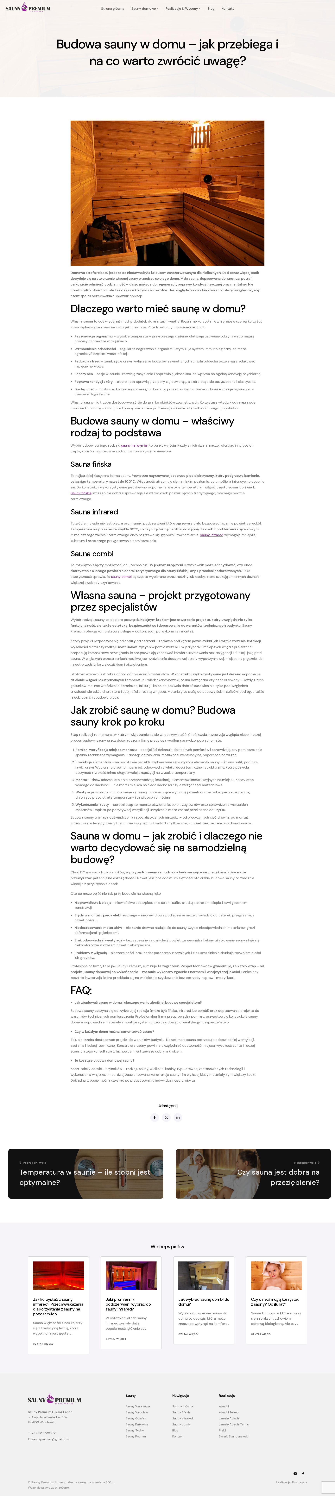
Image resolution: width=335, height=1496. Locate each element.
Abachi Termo (229, 1412)
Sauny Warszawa (138, 1406)
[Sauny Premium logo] (28, 7)
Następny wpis (305, 1163)
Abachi (224, 1406)
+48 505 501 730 (44, 1433)
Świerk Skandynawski (234, 1436)
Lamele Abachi (229, 1418)
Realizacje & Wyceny (182, 8)
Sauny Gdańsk (136, 1418)
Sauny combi (181, 1424)
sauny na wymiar (134, 445)
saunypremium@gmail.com (50, 1439)
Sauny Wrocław (137, 1412)
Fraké (222, 1430)
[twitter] (166, 1117)
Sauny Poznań (136, 1436)
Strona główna (112, 8)
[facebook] (154, 1117)
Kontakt (228, 8)
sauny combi (121, 576)
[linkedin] (177, 1117)
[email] (303, 1473)
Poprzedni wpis (34, 1163)
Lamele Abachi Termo (234, 1424)
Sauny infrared (211, 535)
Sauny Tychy (135, 1430)
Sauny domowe (143, 8)
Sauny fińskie (81, 493)
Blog (211, 8)
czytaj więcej (43, 1343)
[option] (58, 1305)
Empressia (299, 1482)
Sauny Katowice (137, 1424)
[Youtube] (295, 1473)
